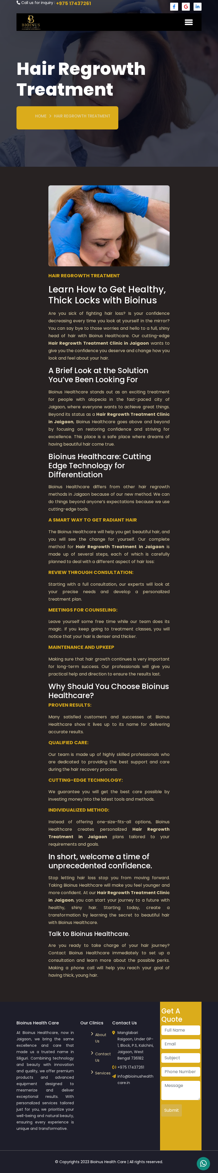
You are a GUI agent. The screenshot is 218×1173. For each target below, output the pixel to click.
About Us (100, 1038)
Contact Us (100, 1057)
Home (41, 116)
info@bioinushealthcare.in (135, 1079)
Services (100, 1073)
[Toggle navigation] (188, 22)
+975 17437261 (73, 3)
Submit (171, 1110)
